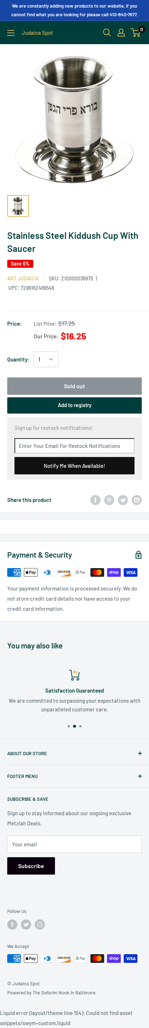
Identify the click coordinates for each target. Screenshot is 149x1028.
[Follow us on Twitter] (26, 924)
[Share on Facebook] (95, 499)
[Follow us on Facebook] (12, 924)
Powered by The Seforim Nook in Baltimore (51, 992)
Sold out (74, 385)
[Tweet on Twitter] (123, 499)
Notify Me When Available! (74, 465)
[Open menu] (10, 33)
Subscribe (31, 865)
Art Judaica (22, 278)
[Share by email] (137, 499)
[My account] (121, 33)
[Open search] (107, 33)
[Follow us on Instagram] (40, 924)
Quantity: (18, 359)
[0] (135, 32)
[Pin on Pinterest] (109, 499)
